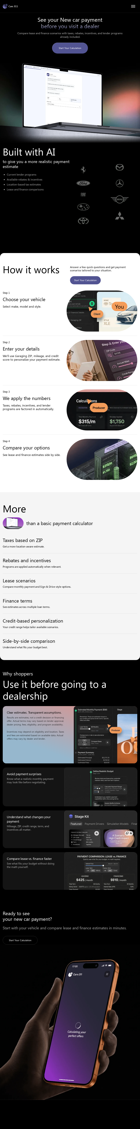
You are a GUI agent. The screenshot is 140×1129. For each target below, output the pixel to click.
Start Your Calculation (70, 48)
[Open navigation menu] (133, 6)
